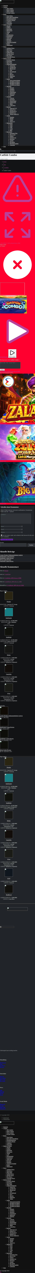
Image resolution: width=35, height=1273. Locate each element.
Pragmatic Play (14, 133)
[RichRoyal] (9, 892)
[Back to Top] (0, 1272)
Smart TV (12, 121)
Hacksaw (12, 139)
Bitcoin (12, 74)
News (4, 46)
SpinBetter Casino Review (7, 558)
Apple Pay (12, 65)
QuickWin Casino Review (7, 561)
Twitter (2, 1105)
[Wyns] (9, 691)
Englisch (12, 89)
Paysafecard (13, 71)
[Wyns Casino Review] (4, 748)
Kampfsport (10, 36)
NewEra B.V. (13, 111)
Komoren (12, 99)
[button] (13, 304)
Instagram (2, 1107)
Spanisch (12, 90)
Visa (11, 70)
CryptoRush (7, 574)
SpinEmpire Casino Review (7, 556)
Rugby (8, 43)
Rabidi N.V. (13, 112)
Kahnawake (13, 102)
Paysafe (2, 1067)
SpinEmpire (9, 618)
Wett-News (9, 49)
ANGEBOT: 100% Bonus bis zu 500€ (10, 243)
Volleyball (9, 38)
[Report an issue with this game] (17, 207)
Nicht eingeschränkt (15, 80)
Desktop (12, 117)
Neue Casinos (10, 11)
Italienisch (12, 93)
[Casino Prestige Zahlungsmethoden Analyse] (4, 714)
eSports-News (10, 54)
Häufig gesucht (7, 58)
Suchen (2, 542)
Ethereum (12, 76)
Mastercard (12, 68)
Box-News (9, 55)
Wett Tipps (9, 63)
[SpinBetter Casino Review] (4, 737)
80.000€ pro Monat (15, 83)
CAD (11, 129)
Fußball (8, 27)
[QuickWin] (9, 672)
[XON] (9, 876)
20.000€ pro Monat (15, 85)
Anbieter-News (10, 48)
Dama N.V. (13, 110)
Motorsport (9, 30)
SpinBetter (8, 637)
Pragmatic (2, 1081)
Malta (11, 104)
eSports (8, 26)
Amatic (12, 140)
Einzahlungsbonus (11, 18)
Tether (11, 77)
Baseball (9, 39)
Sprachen (9, 86)
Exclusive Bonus (11, 20)
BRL (11, 130)
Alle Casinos (10, 8)
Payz (11, 73)
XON (8, 878)
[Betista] (9, 652)
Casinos (5, 7)
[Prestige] (9, 599)
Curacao (12, 98)
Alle (1, 1090)
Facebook (2, 1104)
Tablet (11, 120)
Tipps (1, 1094)
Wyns (8, 693)
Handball (9, 41)
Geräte (8, 115)
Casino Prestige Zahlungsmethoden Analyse (11, 555)
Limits (8, 79)
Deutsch (12, 88)
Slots (4, 146)
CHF (11, 127)
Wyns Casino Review (5, 559)
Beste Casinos (10, 10)
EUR (11, 124)
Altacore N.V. (13, 108)
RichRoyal (9, 895)
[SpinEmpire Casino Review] (4, 725)
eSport (1, 1093)
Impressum (6, 1117)
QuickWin (8, 674)
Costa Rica (12, 105)
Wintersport (9, 45)
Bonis (4, 14)
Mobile (11, 118)
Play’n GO (12, 134)
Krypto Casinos (11, 13)
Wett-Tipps (9, 51)
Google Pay (13, 67)
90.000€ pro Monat (15, 82)
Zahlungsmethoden (11, 64)
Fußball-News (10, 52)
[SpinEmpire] (9, 615)
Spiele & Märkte (7, 24)
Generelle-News (11, 57)
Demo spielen (12, 357)
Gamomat (12, 145)
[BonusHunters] (7, 3)
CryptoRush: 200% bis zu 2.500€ (12, 578)
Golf (8, 33)
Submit (2, 369)
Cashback (9, 21)
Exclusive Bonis (11, 60)
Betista (8, 655)
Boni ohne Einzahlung (12, 17)
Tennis (8, 32)
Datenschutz (6, 1119)
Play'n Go (2, 1079)
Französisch (13, 92)
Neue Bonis (10, 16)
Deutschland (13, 101)
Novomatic (3, 1078)
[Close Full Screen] (17, 281)
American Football (11, 42)
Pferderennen (10, 35)
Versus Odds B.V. (14, 114)
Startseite (5, 5)
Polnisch (12, 95)
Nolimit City (13, 137)
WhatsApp (3, 1108)
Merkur (2, 1076)
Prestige (9, 601)
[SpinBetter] (9, 635)
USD (11, 126)
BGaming (12, 142)
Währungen (10, 123)
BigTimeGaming (14, 143)
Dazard (6, 570)
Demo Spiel (3, 423)
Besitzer (9, 107)
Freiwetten (9, 23)
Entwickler (9, 132)
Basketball (9, 29)
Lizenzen (9, 96)
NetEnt (11, 136)
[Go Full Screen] (17, 241)
